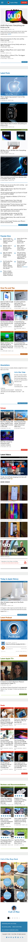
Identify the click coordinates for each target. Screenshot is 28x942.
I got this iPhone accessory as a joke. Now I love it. (20, 842)
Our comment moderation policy (10, 930)
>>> (8, 611)
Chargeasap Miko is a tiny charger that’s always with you (7, 842)
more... (10, 34)
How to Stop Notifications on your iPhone (8, 501)
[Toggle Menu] (2, 2)
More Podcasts (23, 655)
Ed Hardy (3, 308)
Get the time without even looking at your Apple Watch (7, 323)
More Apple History (22, 614)
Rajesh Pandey (4, 47)
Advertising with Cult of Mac (9, 923)
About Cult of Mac (17, 926)
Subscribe (24, 2)
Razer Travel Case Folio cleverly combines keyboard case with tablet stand (7, 821)
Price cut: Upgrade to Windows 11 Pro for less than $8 (20, 721)
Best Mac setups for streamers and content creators (6, 443)
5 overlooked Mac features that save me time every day (20, 344)
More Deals (24, 773)
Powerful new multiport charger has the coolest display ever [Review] (22, 264)
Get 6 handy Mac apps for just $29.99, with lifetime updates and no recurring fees (20, 743)
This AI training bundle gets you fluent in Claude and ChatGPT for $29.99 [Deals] (21, 255)
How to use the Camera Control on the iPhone (9, 538)
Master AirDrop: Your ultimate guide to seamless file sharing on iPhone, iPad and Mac (7, 346)
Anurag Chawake (5, 29)
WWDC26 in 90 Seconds (5, 556)
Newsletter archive (22, 403)
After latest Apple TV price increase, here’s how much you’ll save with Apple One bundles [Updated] (13, 206)
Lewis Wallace (4, 100)
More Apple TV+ (23, 694)
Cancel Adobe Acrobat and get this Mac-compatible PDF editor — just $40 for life (7, 743)
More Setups (24, 449)
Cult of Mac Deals (5, 725)
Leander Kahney (18, 824)
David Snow (4, 428)
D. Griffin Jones (4, 326)
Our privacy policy (6, 926)
